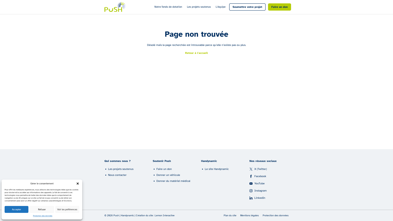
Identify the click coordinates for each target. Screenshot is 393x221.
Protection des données (42, 216)
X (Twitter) (260, 169)
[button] (77, 183)
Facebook (260, 176)
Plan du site (230, 215)
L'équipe (221, 6)
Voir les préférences (67, 209)
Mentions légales (249, 215)
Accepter (16, 209)
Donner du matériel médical (173, 181)
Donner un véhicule (168, 175)
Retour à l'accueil (196, 53)
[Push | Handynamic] (115, 7)
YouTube (259, 183)
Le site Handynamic (217, 169)
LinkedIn (259, 198)
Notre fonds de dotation (168, 6)
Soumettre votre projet (247, 7)
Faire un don (279, 7)
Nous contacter (117, 175)
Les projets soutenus (199, 6)
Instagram (260, 190)
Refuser (42, 209)
